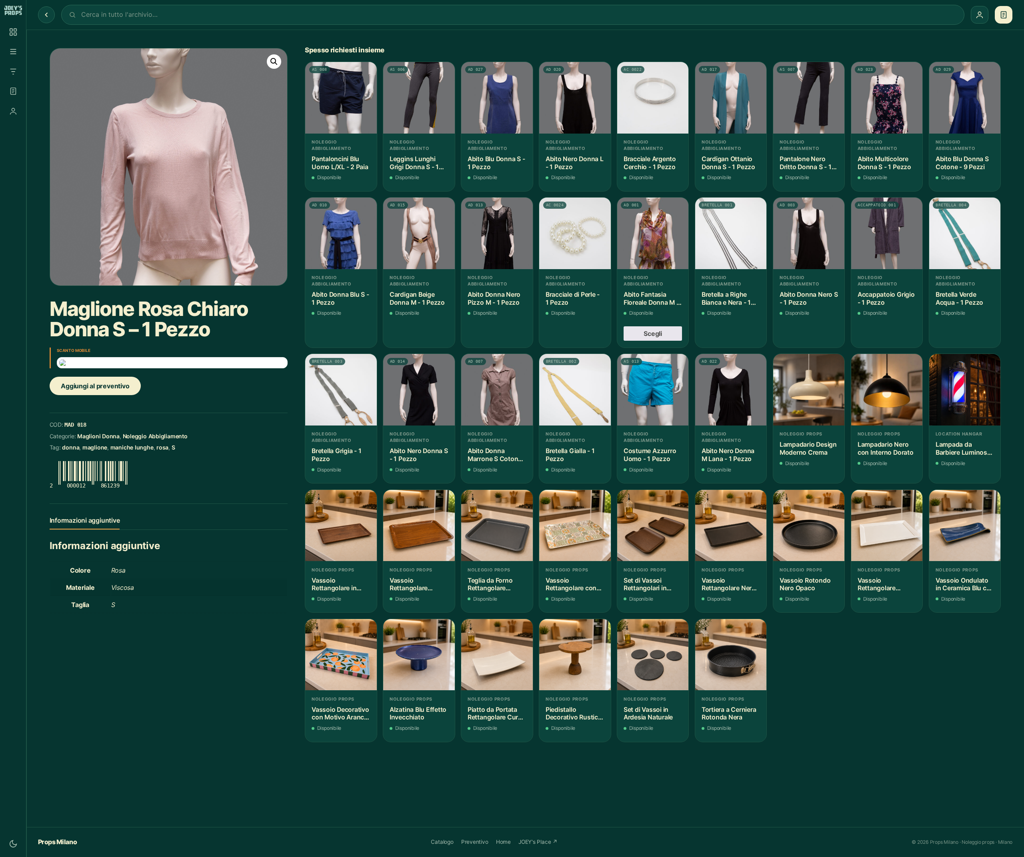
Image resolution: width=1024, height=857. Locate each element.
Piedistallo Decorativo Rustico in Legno (574, 713)
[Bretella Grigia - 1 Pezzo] (341, 390)
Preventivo (474, 842)
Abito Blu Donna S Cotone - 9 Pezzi (962, 163)
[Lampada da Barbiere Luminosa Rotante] (965, 390)
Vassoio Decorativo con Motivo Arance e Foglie (340, 713)
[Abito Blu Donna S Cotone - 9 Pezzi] (965, 98)
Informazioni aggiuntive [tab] (85, 520)
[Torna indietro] (46, 14)
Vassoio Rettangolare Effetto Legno (410, 584)
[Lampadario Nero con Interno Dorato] (887, 390)
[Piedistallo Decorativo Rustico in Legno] (575, 655)
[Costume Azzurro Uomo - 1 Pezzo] (653, 390)
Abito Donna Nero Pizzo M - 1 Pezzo (494, 298)
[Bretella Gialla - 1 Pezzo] (575, 390)
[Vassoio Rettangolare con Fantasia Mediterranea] (575, 525)
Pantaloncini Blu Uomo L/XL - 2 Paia (340, 163)
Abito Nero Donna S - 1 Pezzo (419, 455)
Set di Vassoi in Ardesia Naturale (648, 713)
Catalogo (442, 842)
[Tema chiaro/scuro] (13, 844)
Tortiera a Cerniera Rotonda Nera (729, 713)
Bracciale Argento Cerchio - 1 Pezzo (650, 163)
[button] (274, 61)
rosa (162, 447)
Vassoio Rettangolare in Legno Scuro (334, 584)
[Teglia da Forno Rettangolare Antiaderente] (497, 525)
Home (503, 842)
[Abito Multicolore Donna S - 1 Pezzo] (887, 98)
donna (70, 447)
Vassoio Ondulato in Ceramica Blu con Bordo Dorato (965, 584)
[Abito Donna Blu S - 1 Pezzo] (341, 233)
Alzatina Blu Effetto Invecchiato (418, 713)
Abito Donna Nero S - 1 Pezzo (809, 298)
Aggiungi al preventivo (95, 386)
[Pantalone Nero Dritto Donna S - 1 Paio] (809, 98)
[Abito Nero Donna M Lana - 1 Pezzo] (731, 390)
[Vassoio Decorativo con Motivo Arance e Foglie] (341, 655)
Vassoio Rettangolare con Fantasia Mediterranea (571, 584)
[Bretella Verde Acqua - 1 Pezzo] (965, 233)
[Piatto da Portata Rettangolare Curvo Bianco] (497, 655)
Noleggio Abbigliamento (155, 436)
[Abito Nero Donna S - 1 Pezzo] (419, 390)
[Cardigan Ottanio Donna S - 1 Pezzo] (731, 98)
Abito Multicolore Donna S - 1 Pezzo (884, 163)
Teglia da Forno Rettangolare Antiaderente (490, 584)
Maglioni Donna (98, 436)
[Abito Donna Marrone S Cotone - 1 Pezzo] (497, 390)
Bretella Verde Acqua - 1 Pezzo (959, 298)
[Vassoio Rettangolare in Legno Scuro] (341, 525)
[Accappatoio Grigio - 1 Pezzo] (887, 233)
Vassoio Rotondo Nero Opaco (805, 584)
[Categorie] (13, 51)
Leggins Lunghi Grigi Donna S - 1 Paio (414, 163)
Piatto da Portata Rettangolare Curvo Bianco (497, 713)
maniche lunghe (132, 447)
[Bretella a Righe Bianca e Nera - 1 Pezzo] (731, 233)
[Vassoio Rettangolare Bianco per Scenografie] (887, 525)
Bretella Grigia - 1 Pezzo (337, 455)
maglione (94, 447)
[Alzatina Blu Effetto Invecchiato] (419, 655)
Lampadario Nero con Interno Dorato (886, 448)
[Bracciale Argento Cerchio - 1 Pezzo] (653, 98)
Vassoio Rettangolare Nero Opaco (729, 584)
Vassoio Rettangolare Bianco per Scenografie (877, 584)
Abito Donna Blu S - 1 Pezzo (340, 298)
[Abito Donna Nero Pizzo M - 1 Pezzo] (497, 233)
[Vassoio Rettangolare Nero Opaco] (731, 525)
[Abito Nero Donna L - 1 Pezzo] (575, 98)
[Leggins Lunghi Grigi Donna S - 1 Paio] (419, 98)
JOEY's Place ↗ (538, 842)
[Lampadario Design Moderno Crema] (809, 390)
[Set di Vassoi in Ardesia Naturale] (653, 655)
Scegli (653, 334)
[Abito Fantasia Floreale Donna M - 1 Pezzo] (653, 233)
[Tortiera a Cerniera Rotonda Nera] (731, 655)
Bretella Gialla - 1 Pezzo (570, 455)
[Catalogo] (13, 32)
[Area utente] (13, 111)
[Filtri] (13, 71)
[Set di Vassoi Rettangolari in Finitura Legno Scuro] (653, 525)
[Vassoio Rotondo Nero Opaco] (809, 525)
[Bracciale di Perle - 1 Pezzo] (575, 233)
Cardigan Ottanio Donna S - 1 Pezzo (728, 163)
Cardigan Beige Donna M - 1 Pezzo (417, 298)
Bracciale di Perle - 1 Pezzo (573, 298)
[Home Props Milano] (13, 10)
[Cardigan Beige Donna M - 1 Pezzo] (419, 233)
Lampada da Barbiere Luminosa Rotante (963, 448)
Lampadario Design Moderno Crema (808, 448)
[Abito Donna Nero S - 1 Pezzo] (809, 233)
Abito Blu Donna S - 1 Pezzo (496, 163)
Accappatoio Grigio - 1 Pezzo (886, 298)
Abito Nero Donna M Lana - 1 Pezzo (728, 455)
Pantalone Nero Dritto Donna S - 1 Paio (806, 163)
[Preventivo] (13, 91)
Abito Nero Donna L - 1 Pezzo (575, 163)
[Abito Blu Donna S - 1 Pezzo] (497, 98)
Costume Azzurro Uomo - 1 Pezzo (650, 455)
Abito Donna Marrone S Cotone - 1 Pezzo (497, 455)
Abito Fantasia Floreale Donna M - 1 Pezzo (651, 298)
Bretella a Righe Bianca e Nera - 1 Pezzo (726, 298)
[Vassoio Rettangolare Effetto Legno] (419, 525)
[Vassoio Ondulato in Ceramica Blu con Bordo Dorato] (965, 525)
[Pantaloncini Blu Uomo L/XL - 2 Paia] (341, 98)
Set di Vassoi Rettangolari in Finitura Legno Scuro (645, 584)
